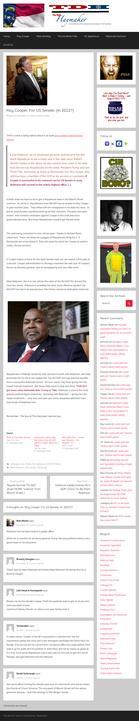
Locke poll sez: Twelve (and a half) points (114, 376)
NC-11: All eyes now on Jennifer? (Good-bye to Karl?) (115, 507)
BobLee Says (107, 560)
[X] (112, 143)
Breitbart (104, 565)
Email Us (8, 44)
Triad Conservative (110, 663)
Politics (58, 464)
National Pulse (108, 638)
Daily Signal (106, 599)
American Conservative (112, 540)
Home (7, 36)
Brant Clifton (44, 116)
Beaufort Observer (110, 550)
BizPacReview (107, 555)
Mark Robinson (17, 467)
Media (28, 464)
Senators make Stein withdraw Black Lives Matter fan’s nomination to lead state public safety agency (114, 349)
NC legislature (91, 36)
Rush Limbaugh (108, 653)
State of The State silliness (18, 437)
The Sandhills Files (67, 36)
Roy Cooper (23, 36)
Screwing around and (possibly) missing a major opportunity (116, 464)
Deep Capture (107, 605)
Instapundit (106, 628)
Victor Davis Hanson (110, 673)
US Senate (42, 467)
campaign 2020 (17, 464)
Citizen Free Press (109, 580)
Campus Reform (109, 570)
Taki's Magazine (108, 658)
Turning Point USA (110, 668)
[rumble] (125, 143)
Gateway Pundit (108, 623)
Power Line (106, 648)
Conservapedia (108, 590)
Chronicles (106, 575)
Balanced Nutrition (116, 36)
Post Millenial (107, 643)
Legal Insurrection (109, 633)
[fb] (119, 143)
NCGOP (50, 464)
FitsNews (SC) (107, 609)
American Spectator (110, 545)
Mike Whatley (43, 36)
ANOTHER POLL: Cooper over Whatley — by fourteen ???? (73, 440)
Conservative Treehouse (113, 595)
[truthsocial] (107, 143)
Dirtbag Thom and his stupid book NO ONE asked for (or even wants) (116, 494)
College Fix (106, 585)
